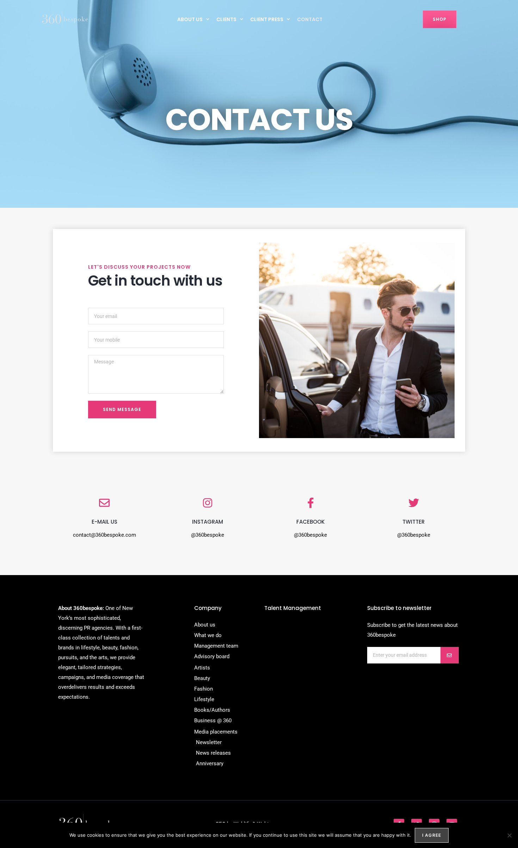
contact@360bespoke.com (104, 535)
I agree (431, 835)
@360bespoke (207, 535)
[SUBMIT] (449, 655)
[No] (509, 835)
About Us (190, 19)
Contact (309, 19)
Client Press (266, 19)
